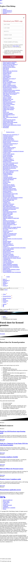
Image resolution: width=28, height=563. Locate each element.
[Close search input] (1, 3)
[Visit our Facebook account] (2, 497)
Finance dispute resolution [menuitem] (9, 223)
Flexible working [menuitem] (7, 215)
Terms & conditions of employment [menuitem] (11, 218)
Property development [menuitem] (8, 156)
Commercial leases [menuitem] (7, 150)
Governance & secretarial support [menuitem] (10, 162)
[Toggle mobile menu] (0, 0)
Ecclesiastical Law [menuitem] (7, 192)
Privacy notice (6, 501)
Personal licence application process (10, 489)
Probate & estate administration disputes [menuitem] (12, 124)
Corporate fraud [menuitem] (6, 225)
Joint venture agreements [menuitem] (8, 164)
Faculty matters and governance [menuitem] (10, 198)
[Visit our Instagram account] (3, 497)
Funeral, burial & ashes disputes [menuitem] (10, 122)
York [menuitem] (4, 284)
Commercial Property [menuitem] (8, 148)
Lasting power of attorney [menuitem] (9, 108)
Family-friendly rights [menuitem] (8, 213)
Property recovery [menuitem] (7, 142)
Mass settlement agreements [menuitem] (9, 206)
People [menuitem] (4, 13)
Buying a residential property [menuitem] (9, 82)
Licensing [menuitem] (5, 246)
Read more (2, 439)
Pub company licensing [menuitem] (8, 254)
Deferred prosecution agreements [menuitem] (10, 265)
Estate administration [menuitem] (7, 103)
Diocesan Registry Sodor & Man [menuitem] (10, 193)
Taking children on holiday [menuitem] (9, 63)
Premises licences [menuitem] (7, 252)
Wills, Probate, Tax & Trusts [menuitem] (9, 94)
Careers (4, 302)
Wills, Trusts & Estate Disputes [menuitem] (10, 117)
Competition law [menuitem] (6, 259)
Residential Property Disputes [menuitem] (10, 87)
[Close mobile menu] (1, 0)
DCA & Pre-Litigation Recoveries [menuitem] (10, 170)
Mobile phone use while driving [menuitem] (10, 71)
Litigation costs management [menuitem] (9, 234)
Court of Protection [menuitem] (7, 96)
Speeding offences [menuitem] (7, 73)
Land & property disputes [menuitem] (8, 153)
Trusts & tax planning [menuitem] (8, 113)
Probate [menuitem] (4, 110)
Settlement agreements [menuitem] (8, 216)
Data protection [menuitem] (6, 146)
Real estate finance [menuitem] (7, 157)
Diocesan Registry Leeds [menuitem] (8, 196)
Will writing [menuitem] (5, 115)
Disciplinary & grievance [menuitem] (8, 204)
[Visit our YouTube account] (4, 497)
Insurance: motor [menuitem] (6, 242)
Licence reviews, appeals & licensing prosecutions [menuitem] (14, 247)
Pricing (4, 509)
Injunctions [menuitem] (5, 183)
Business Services (7, 298)
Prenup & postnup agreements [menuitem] (10, 62)
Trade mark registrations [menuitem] (8, 245)
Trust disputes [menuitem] (6, 126)
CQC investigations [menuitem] (7, 263)
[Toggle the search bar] (3, 306)
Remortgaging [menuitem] (6, 80)
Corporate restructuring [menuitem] (8, 138)
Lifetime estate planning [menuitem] (8, 109)
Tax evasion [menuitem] (5, 229)
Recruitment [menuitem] (5, 210)
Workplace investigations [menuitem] (8, 220)
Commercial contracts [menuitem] (8, 144)
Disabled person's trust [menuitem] (8, 99)
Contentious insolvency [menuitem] (8, 135)
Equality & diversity (7, 505)
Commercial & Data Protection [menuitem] (10, 143)
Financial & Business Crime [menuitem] (9, 224)
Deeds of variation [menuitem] (7, 98)
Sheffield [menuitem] (5, 283)
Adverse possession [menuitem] (7, 89)
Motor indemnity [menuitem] (6, 236)
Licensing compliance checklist (9, 457)
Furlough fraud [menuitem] (6, 268)
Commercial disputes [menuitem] (7, 174)
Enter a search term (4, 288)
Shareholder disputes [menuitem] (7, 187)
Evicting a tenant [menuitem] (6, 152)
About (4, 294)
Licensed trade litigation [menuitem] (8, 179)
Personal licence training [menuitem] (8, 251)
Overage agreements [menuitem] (7, 155)
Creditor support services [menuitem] (8, 139)
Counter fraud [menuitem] (6, 232)
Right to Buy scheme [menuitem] (7, 81)
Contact (4, 304)
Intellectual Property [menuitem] (7, 243)
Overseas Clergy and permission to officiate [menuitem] (13, 197)
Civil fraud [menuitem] (5, 175)
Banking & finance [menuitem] (7, 161)
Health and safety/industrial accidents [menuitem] (11, 269)
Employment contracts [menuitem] (8, 205)
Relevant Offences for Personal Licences (11, 468)
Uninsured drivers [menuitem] (7, 76)
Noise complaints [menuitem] (7, 250)
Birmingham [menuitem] (6, 280)
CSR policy (5, 503)
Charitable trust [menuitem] (6, 95)
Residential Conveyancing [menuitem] (9, 78)
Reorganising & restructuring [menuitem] (9, 168)
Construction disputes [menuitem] (8, 177)
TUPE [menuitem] (4, 219)
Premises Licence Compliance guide (10, 479)
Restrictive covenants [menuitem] (7, 214)
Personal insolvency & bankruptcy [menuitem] (10, 141)
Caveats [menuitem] (4, 118)
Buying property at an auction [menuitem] (9, 86)
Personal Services (7, 296)
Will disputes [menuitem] (6, 127)
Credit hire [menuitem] (5, 237)
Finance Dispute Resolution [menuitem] (9, 222)
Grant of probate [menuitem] (6, 105)
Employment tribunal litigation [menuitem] (10, 211)
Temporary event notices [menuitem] (8, 255)
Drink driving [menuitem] (6, 68)
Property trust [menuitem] (6, 112)
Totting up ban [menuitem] (6, 74)
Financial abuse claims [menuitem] (8, 121)
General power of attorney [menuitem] (9, 104)
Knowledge (5, 300)
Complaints (5, 506)
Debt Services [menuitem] (6, 169)
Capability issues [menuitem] (6, 202)
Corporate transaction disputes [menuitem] (10, 165)
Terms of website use (7, 500)
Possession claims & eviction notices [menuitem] (11, 92)
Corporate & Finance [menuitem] (8, 159)
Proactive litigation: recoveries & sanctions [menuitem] (12, 238)
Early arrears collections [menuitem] (8, 171)
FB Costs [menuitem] (5, 240)
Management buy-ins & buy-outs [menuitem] (10, 166)
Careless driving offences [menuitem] (8, 65)
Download (2, 333)
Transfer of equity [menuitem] (7, 83)
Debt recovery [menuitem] (6, 180)
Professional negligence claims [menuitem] (10, 189)
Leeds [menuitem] (4, 281)
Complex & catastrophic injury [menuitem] (10, 233)
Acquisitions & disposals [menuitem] (8, 160)
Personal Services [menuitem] (7, 10)
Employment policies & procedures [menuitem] (11, 207)
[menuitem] (8, 132)
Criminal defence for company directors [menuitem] (12, 227)
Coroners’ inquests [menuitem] (7, 260)
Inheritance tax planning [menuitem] (8, 107)
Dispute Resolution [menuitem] (7, 173)
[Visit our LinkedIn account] (0, 497)
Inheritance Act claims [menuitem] (8, 123)
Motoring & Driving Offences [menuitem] (10, 64)
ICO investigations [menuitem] (7, 270)
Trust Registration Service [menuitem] (9, 114)
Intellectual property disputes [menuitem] (9, 188)
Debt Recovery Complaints (9, 507)
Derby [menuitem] (4, 279)
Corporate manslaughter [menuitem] (8, 261)
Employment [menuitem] (6, 201)
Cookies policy (6, 502)
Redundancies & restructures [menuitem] (9, 209)
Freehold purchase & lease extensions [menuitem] (11, 90)
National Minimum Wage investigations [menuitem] (12, 272)
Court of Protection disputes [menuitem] (9, 119)
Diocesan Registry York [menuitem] (8, 195)
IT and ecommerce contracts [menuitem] (9, 147)
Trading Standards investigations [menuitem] (10, 264)
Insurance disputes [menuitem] (7, 191)
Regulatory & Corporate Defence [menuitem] (10, 256)
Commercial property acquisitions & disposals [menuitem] (13, 151)
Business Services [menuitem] (7, 11)
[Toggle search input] (0, 3)
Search (5, 289)
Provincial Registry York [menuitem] (8, 200)
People (4, 299)
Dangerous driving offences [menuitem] (9, 67)
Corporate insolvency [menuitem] (8, 137)
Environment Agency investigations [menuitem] (11, 267)
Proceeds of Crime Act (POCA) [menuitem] (10, 228)
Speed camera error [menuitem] (7, 72)
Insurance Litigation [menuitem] (7, 231)
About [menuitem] (4, 9)
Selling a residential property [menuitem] (9, 85)
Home (4, 316)
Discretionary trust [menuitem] (7, 100)
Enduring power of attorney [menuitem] (9, 101)
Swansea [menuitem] (5, 285)
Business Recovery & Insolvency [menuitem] (10, 134)
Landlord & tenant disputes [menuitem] (9, 91)
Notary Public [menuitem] (6, 77)
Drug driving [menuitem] (6, 69)
